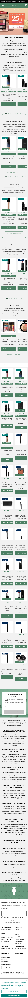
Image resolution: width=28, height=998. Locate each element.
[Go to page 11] (13, 114)
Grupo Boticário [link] (19, 953)
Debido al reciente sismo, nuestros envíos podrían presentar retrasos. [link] (14, 1)
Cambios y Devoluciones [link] (4, 960)
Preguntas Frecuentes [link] (20, 948)
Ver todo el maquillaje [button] (14, 110)
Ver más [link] (7, 395)
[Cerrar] (26, 980)
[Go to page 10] (22, 113)
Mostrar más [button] (14, 686)
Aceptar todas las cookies (14, 995)
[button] (2, 5)
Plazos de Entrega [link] (19, 951)
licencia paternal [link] (19, 932)
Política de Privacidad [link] (7, 948)
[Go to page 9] (21, 113)
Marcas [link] (17, 934)
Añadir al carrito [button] (9, 349)
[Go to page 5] (14, 113)
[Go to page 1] (6, 113)
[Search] (5, 5)
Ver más (8, 104)
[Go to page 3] (10, 113)
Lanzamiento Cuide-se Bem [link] (6, 932)
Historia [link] (17, 929)
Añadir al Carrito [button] (8, 425)
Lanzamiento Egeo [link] (6, 929)
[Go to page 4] (12, 113)
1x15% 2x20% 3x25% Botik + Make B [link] (6, 940)
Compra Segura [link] (5, 957)
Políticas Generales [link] (6, 951)
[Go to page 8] (19, 113)
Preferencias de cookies (14, 991)
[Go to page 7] (17, 113)
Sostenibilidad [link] (18, 937)
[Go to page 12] (15, 114)
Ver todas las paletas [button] (14, 355)
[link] (2, 10)
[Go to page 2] (9, 113)
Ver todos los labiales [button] (14, 294)
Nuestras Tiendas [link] (19, 939)
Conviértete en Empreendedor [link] (19, 942)
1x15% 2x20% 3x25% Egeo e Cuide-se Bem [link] (7, 936)
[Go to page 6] (15, 113)
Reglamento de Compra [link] (5, 954)
